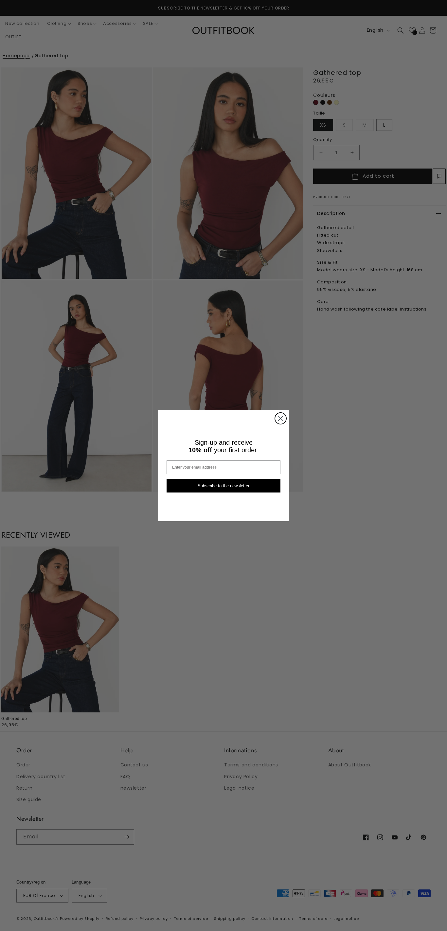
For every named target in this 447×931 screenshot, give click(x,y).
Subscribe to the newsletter (223, 485)
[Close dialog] (280, 418)
